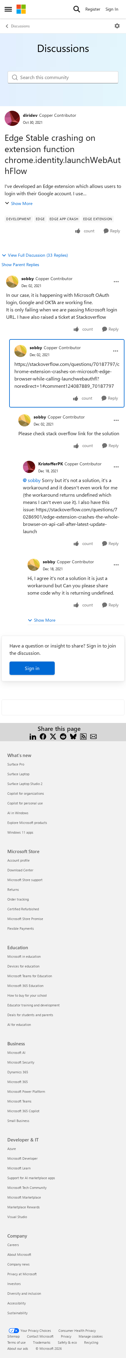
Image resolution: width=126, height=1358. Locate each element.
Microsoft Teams (19, 1101)
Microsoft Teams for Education (29, 976)
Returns (13, 889)
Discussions (20, 25)
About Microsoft (19, 1254)
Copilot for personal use (25, 803)
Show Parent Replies (20, 264)
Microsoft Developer (22, 1158)
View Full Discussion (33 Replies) (38, 255)
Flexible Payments (20, 928)
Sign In (112, 9)
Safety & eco (67, 1342)
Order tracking (18, 899)
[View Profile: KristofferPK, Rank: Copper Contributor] (29, 467)
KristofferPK (50, 464)
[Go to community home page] (21, 9)
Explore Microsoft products (27, 822)
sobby (27, 278)
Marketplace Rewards (23, 1207)
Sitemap (13, 1336)
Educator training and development (33, 1005)
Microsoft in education (24, 956)
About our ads (17, 1348)
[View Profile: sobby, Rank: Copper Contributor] (12, 282)
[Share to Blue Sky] (73, 736)
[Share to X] (53, 736)
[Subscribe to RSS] (83, 736)
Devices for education (23, 966)
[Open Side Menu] (8, 9)
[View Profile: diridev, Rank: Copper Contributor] (12, 118)
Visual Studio (17, 1216)
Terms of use (16, 1342)
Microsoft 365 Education (25, 985)
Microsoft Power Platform (26, 1091)
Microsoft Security (20, 1062)
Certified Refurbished (23, 909)
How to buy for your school (27, 995)
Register (92, 9)
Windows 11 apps (20, 832)
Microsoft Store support (25, 879)
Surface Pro (15, 764)
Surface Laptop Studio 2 (25, 783)
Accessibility (16, 1303)
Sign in (32, 668)
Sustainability (17, 1313)
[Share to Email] (93, 736)
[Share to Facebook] (43, 736)
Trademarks (41, 1342)
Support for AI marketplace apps (31, 1178)
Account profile (18, 860)
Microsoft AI (16, 1052)
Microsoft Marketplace (24, 1197)
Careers (13, 1244)
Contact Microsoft (40, 1336)
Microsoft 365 (17, 1081)
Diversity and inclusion (24, 1293)
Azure (11, 1148)
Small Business (18, 1120)
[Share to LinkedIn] (33, 736)
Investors (14, 1283)
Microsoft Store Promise (25, 918)
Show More (21, 203)
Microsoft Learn (19, 1168)
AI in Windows (17, 813)
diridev (30, 115)
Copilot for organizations (25, 793)
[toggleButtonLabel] (117, 26)
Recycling (91, 1342)
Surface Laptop (18, 774)
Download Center (20, 870)
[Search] (76, 9)
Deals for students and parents (30, 1014)
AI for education (19, 1024)
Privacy (66, 1336)
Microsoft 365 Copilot (23, 1111)
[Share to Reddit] (63, 736)
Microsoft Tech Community (26, 1187)
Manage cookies (91, 1336)
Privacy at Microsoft (22, 1274)
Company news (18, 1264)
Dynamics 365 (17, 1072)
